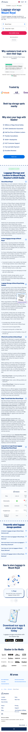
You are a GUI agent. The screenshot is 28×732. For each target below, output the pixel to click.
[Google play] (9, 640)
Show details (22, 725)
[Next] (16, 600)
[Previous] (12, 600)
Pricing (16, 705)
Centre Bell (3, 681)
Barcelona (3, 699)
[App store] (19, 640)
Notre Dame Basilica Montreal (20, 681)
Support (17, 708)
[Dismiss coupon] (26, 294)
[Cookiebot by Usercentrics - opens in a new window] (21, 714)
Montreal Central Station (19, 679)
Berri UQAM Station (5, 679)
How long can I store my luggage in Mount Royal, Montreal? (11, 549)
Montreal (14, 39)
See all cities (4, 702)
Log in (22, 1)
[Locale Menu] (19, 1)
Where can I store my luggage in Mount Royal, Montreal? (12, 537)
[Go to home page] (5, 2)
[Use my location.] (25, 24)
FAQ (2, 708)
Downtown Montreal (5, 683)
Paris (16, 697)
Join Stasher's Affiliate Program (20, 711)
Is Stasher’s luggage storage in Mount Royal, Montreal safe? (12, 532)
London (3, 697)
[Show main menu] (25, 1)
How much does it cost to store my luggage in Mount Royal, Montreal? (12, 543)
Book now (14, 156)
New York (17, 699)
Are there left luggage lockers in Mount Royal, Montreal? (12, 555)
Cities (5, 689)
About (2, 705)
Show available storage (14, 33)
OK (14, 729)
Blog (2, 710)
